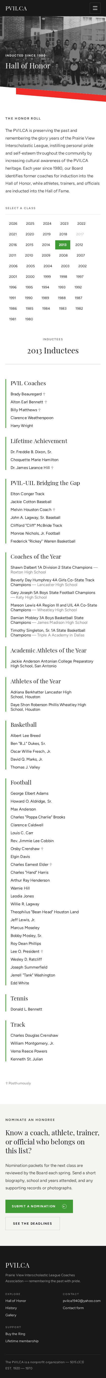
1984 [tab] (46, 308)
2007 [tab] (81, 255)
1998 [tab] (63, 277)
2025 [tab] (30, 224)
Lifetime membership (22, 1341)
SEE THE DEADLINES (32, 1223)
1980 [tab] (29, 319)
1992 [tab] (78, 287)
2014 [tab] (46, 245)
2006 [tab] (13, 266)
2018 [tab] (63, 234)
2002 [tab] (82, 266)
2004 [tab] (48, 266)
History (11, 1308)
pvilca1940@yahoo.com (82, 1301)
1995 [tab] (29, 287)
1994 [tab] (45, 287)
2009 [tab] (46, 255)
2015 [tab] (29, 245)
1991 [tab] (12, 298)
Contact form (73, 1308)
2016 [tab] (13, 245)
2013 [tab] (63, 245)
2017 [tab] (80, 234)
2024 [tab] (47, 224)
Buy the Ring (15, 1334)
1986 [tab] (13, 308)
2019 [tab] (47, 234)
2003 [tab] (65, 266)
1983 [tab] (63, 308)
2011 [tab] (12, 255)
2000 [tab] (30, 277)
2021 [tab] (13, 234)
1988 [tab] (62, 298)
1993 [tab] (62, 287)
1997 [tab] (80, 277)
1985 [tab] (29, 308)
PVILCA (16, 8)
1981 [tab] (12, 319)
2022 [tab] (81, 224)
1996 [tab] (13, 287)
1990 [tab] (29, 298)
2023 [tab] (64, 224)
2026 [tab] (13, 224)
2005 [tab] (30, 266)
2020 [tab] (30, 234)
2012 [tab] (79, 245)
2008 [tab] (63, 255)
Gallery (11, 1315)
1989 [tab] (45, 298)
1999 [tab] (47, 277)
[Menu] (95, 8)
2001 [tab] (13, 277)
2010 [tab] (29, 255)
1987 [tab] (78, 298)
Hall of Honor (15, 1301)
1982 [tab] (79, 308)
